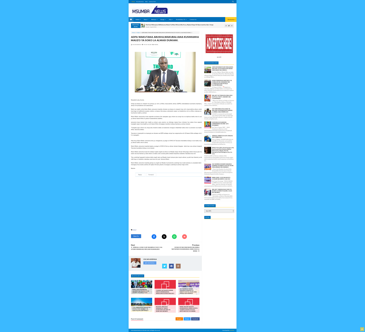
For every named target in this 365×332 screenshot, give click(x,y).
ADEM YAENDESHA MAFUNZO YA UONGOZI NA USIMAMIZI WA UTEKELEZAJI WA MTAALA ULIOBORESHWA (222, 83)
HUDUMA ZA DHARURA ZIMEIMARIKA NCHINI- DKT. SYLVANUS (220, 123)
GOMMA (231, 330)
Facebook (195, 319)
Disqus (187, 319)
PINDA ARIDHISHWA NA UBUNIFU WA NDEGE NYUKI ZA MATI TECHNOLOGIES (140, 291)
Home (133, 1)
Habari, (156, 44)
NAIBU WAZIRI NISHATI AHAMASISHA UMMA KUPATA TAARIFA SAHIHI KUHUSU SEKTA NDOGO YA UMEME (189, 309)
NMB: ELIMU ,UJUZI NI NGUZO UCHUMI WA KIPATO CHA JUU (221, 178)
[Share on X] (164, 236)
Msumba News (140, 1)
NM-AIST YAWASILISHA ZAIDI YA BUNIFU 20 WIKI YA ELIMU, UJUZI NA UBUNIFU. (222, 191)
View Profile (150, 263)
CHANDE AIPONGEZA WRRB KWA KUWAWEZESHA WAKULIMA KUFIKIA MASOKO (165, 292)
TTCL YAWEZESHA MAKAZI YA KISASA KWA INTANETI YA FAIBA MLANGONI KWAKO (141, 309)
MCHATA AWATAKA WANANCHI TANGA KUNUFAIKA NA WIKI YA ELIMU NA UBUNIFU (163, 309)
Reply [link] (140, 174)
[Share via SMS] (184, 236)
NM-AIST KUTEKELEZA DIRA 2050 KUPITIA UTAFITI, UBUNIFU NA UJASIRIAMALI (222, 97)
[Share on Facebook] (154, 236)
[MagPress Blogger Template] (156, 9)
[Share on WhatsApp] (174, 236)
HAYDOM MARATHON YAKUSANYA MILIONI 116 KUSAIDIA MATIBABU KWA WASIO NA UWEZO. (222, 68)
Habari (138, 32)
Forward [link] (151, 174)
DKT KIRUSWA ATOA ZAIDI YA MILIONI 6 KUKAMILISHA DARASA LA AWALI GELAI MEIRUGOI (222, 110)
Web (146, 1)
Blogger (179, 319)
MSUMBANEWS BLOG (137, 330)
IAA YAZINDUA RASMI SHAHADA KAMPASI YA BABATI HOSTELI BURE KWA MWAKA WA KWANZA (188, 291)
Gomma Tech (152, 1)
